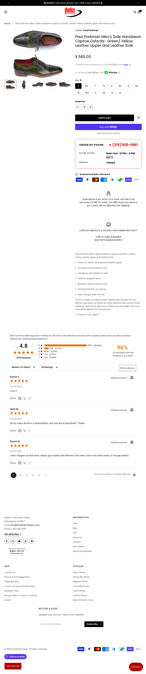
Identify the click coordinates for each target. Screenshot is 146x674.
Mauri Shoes (79, 572)
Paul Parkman (90, 30)
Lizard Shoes (79, 590)
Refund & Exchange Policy (17, 577)
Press (75, 523)
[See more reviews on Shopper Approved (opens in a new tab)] (29, 398)
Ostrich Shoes (80, 595)
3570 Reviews (26, 357)
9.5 (136, 86)
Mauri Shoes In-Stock (83, 600)
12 (112, 92)
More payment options (108, 133)
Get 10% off (13, 666)
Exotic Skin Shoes (81, 577)
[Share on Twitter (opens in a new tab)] (24, 398)
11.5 (104, 92)
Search (7, 600)
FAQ (75, 532)
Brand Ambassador (82, 551)
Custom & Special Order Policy (19, 586)
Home (7, 23)
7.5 (103, 86)
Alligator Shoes (80, 581)
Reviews (77, 542)
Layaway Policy (11, 590)
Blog (75, 528)
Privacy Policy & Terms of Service (20, 595)
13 (120, 92)
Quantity (80, 101)
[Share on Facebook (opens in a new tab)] (20, 398)
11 (95, 92)
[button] (138, 118)
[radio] (73, 345)
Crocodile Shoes (81, 586)
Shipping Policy (11, 581)
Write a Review (127, 368)
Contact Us (10, 572)
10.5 (87, 92)
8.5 (120, 86)
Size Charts (78, 546)
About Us (77, 537)
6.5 (86, 86)
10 (78, 92)
